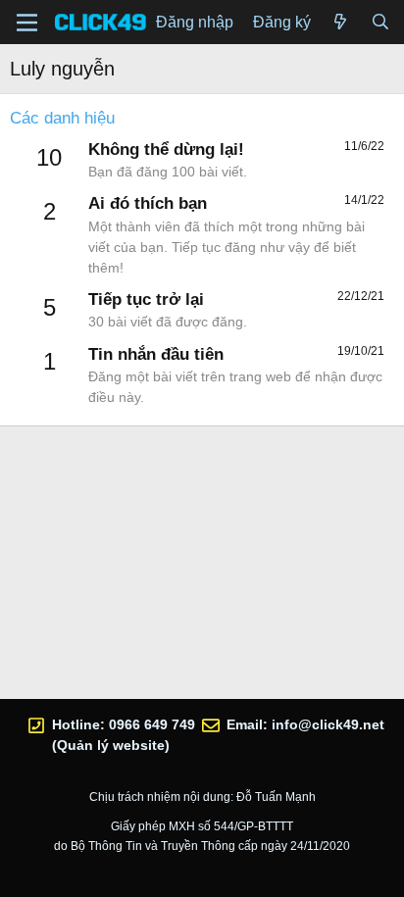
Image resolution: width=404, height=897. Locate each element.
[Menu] (27, 22)
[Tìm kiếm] (380, 22)
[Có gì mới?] (341, 22)
